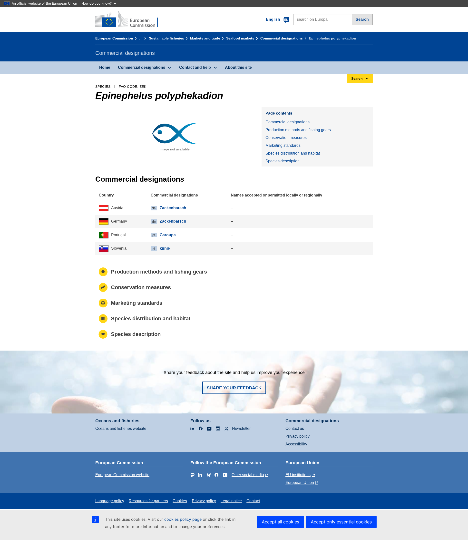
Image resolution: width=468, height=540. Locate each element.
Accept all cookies (280, 521)
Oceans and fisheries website (120, 428)
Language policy (109, 501)
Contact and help (195, 67)
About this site (238, 67)
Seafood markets (240, 38)
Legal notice (231, 501)
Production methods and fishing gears (298, 130)
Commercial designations (281, 38)
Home (104, 67)
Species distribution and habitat (292, 153)
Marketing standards (283, 145)
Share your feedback (234, 387)
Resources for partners (148, 501)
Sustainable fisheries (166, 38)
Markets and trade (205, 38)
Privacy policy (297, 436)
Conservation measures (286, 138)
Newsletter (241, 428)
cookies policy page (183, 519)
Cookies (180, 501)
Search (362, 19)
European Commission (114, 38)
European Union (299, 483)
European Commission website (122, 475)
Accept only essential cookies (341, 521)
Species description (282, 161)
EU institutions (298, 475)
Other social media (248, 475)
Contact (253, 501)
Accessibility (296, 444)
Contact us (294, 428)
